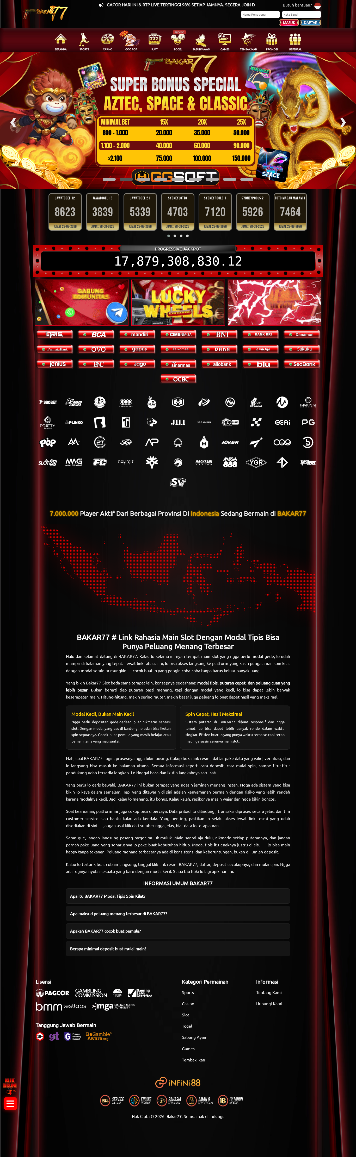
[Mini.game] (73, 422)
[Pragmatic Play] (152, 402)
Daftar (310, 22)
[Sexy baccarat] (256, 402)
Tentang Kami (269, 992)
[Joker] (230, 442)
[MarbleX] (256, 422)
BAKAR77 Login (99, 758)
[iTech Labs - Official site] (120, 995)
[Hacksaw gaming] (204, 462)
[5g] (125, 442)
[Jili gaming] (178, 422)
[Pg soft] (308, 422)
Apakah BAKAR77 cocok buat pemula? (105, 930)
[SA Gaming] (204, 422)
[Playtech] (204, 402)
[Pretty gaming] (47, 422)
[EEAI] (282, 422)
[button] (109, 179)
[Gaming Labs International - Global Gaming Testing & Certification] (142, 995)
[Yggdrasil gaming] (152, 462)
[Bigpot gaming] (152, 422)
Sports (188, 992)
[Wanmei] (230, 402)
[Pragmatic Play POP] (47, 442)
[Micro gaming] (282, 402)
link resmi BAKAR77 (178, 864)
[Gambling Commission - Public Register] (93, 995)
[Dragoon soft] (178, 462)
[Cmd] (73, 402)
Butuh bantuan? (297, 4)
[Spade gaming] (178, 442)
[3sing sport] (125, 402)
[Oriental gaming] (230, 422)
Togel (187, 1025)
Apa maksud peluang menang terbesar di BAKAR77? (118, 913)
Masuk (289, 22)
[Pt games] (99, 442)
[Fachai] (99, 462)
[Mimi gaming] (73, 462)
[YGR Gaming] (256, 462)
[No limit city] (125, 462)
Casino (188, 1003)
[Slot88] (47, 462)
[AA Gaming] (73, 442)
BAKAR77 (128, 656)
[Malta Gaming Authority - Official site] (116, 1009)
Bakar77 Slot (97, 682)
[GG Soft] (178, 402)
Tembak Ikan (193, 1059)
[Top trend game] (125, 422)
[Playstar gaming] (256, 442)
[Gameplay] (308, 402)
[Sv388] (178, 482)
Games (188, 1048)
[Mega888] (230, 462)
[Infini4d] (282, 462)
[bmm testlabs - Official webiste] (63, 1009)
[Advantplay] (152, 442)
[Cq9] (282, 442)
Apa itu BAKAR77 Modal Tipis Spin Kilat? (107, 895)
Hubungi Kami (269, 1003)
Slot (185, 1014)
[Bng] (308, 442)
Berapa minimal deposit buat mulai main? (108, 948)
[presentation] (13, 120)
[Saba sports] (99, 402)
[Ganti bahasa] (317, 5)
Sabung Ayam (194, 1037)
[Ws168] (308, 462)
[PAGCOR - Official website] (55, 995)
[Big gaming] (99, 422)
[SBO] (47, 402)
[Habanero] (204, 442)
